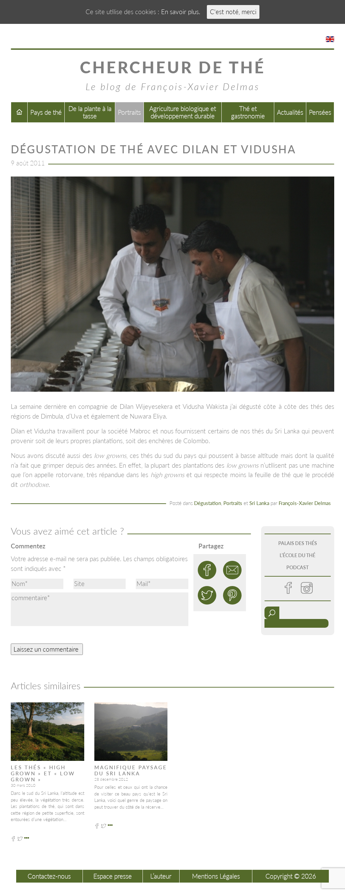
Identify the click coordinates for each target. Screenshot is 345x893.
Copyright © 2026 (290, 876)
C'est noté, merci (233, 11)
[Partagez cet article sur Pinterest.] (232, 595)
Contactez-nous (49, 876)
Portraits (129, 112)
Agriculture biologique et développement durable (182, 112)
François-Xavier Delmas (305, 503)
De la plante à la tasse (90, 112)
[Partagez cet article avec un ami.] (232, 570)
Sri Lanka (259, 503)
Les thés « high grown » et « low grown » (43, 773)
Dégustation (207, 503)
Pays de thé (46, 112)
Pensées (320, 112)
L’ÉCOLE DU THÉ (297, 555)
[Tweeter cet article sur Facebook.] (207, 570)
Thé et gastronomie (248, 112)
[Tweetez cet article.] (207, 595)
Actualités (290, 112)
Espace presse (112, 876)
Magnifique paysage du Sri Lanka (130, 770)
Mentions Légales (216, 876)
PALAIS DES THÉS (297, 543)
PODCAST (297, 567)
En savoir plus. (180, 11)
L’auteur (160, 876)
